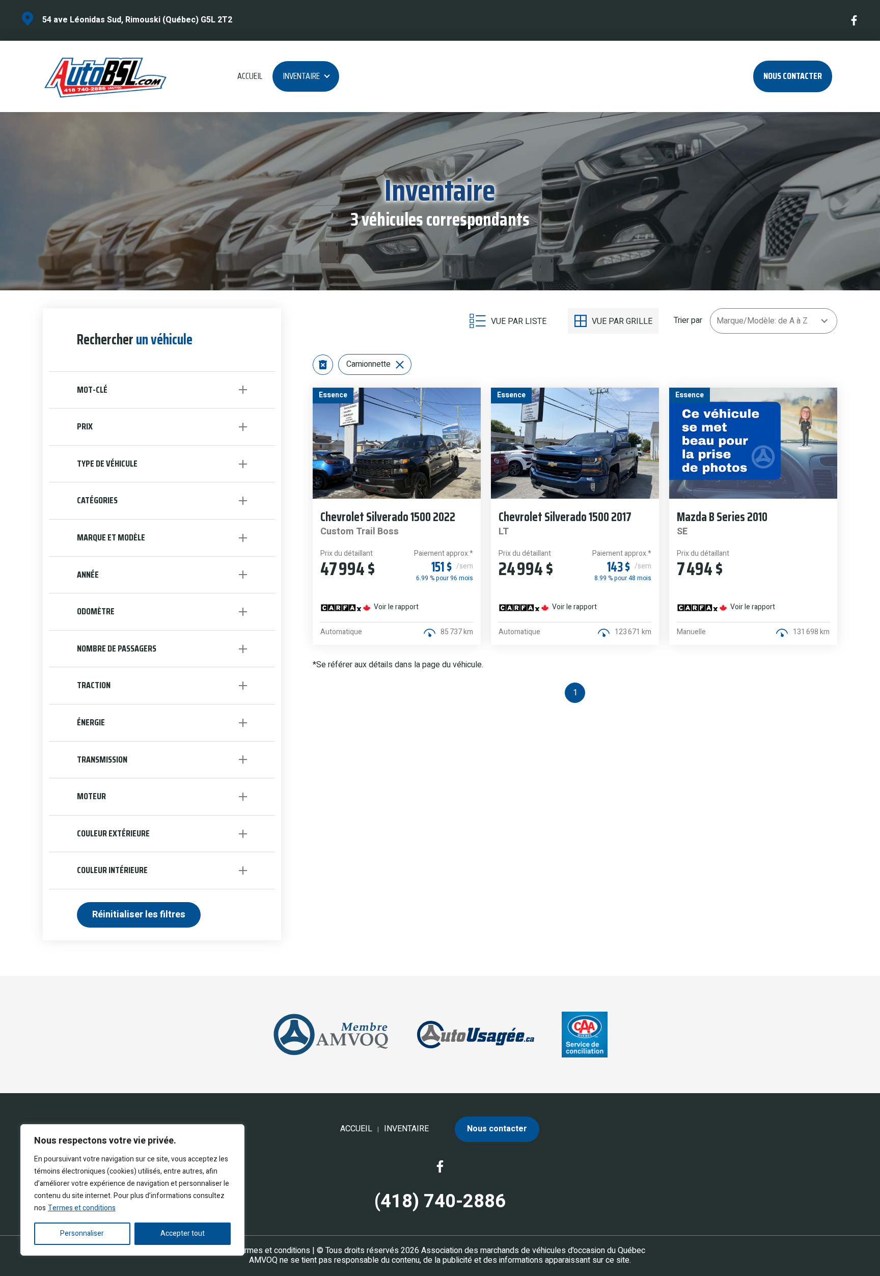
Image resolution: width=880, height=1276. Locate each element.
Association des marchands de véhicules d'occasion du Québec (533, 1250)
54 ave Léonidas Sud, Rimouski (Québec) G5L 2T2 (137, 20)
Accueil (249, 76)
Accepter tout (182, 1233)
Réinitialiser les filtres (138, 914)
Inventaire (301, 76)
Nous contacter (792, 76)
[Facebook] (854, 20)
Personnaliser (82, 1233)
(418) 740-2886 (440, 1201)
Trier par (688, 320)
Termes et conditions (82, 1208)
